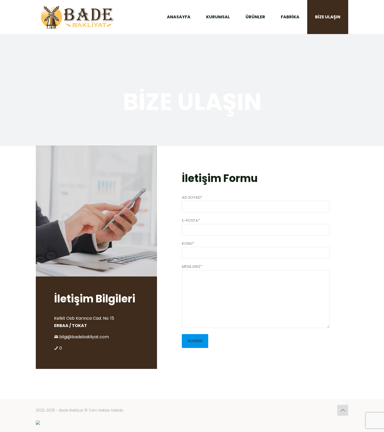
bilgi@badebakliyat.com (84, 337)
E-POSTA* (191, 220)
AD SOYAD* (192, 197)
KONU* (188, 243)
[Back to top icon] (342, 410)
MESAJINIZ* (192, 266)
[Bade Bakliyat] (77, 17)
